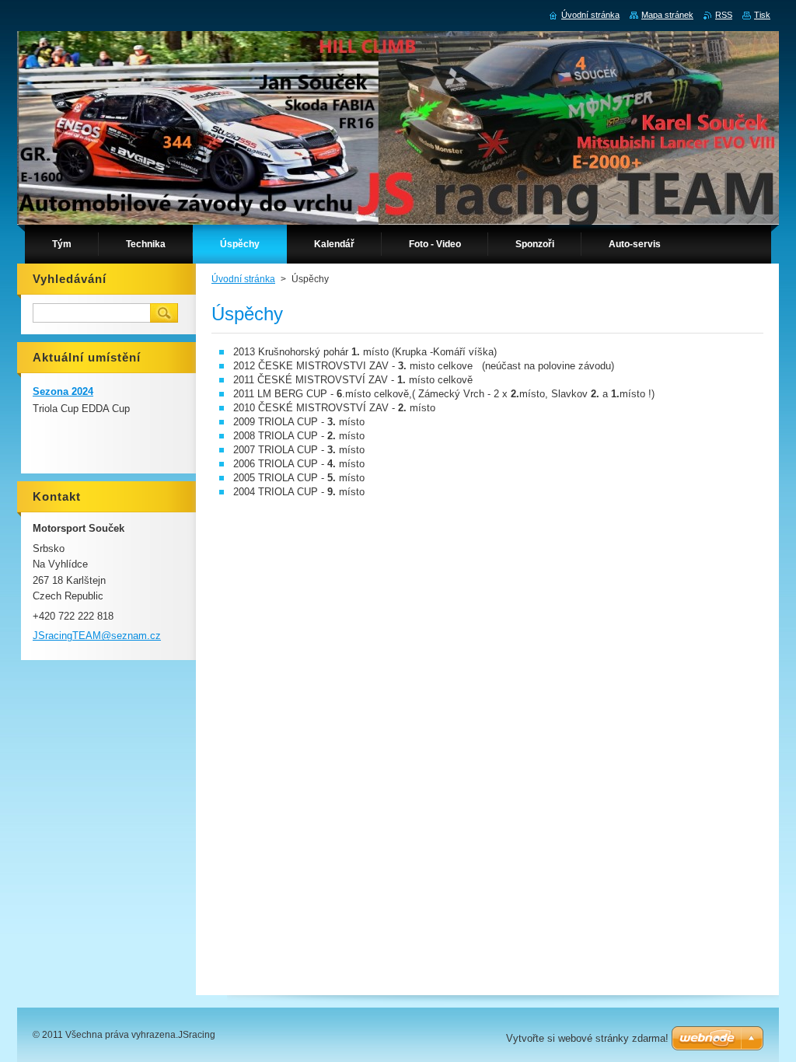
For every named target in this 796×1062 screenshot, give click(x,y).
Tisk (762, 14)
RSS (723, 14)
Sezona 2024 (63, 391)
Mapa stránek (667, 14)
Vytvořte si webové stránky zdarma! (587, 1038)
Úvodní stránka (243, 279)
